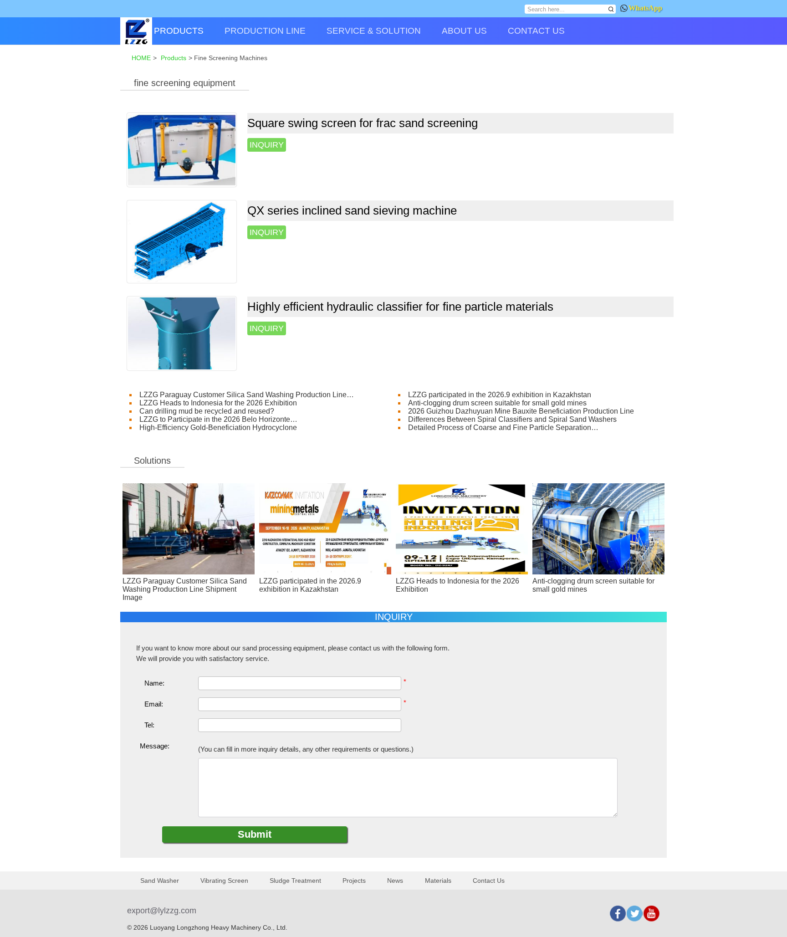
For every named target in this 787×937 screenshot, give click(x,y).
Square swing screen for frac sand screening (362, 123)
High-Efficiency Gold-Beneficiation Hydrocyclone (218, 427)
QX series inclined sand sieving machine (352, 210)
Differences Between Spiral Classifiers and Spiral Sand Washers (512, 419)
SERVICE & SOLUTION (374, 31)
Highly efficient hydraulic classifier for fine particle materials (400, 306)
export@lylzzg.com (161, 910)
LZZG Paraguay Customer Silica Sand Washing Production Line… (246, 395)
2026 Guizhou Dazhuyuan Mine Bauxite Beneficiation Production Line (521, 411)
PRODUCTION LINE (265, 31)
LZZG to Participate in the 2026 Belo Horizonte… (218, 419)
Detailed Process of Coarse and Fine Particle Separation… (503, 427)
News (395, 880)
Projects (354, 880)
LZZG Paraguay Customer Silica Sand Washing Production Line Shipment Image (185, 589)
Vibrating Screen (224, 880)
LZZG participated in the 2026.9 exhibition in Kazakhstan (499, 395)
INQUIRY (267, 144)
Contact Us (489, 880)
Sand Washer (159, 880)
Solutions (152, 461)
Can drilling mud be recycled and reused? (206, 411)
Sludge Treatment (295, 880)
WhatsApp (645, 8)
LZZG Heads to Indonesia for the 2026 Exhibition (218, 403)
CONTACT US (536, 31)
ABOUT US (464, 31)
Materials (438, 880)
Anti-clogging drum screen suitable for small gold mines (497, 403)
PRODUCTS (179, 31)
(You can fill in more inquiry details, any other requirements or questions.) (306, 749)
